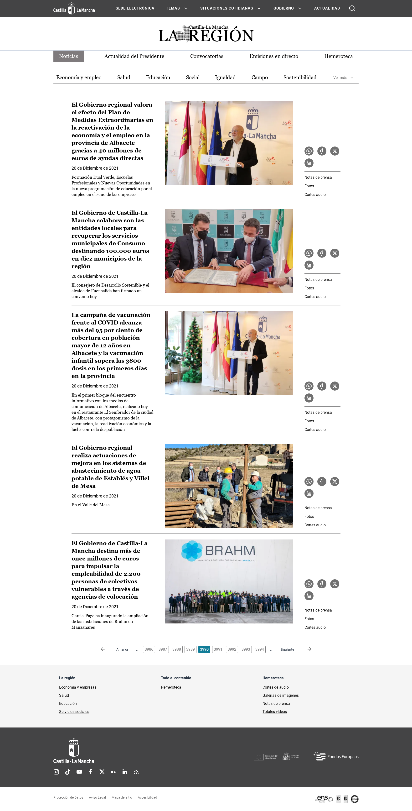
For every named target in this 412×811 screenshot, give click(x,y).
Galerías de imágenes (281, 695)
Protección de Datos (68, 797)
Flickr (113, 772)
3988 (176, 649)
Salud (123, 77)
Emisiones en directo (274, 56)
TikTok (67, 772)
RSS (136, 772)
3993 (246, 649)
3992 (232, 649)
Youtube (79, 772)
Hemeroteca (338, 56)
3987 (163, 649)
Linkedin (125, 772)
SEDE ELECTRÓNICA (135, 8)
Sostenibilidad (300, 77)
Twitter (102, 772)
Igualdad (225, 77)
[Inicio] (118, 751)
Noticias (68, 56)
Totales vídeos (275, 711)
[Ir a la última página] (305, 649)
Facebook (90, 772)
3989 (190, 649)
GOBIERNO (283, 8)
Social (193, 77)
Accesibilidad (147, 797)
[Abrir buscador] (352, 8)
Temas (173, 8)
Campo (260, 77)
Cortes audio (315, 194)
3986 (149, 649)
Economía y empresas (77, 687)
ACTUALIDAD (327, 8)
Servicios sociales (74, 711)
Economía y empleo (79, 77)
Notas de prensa (318, 177)
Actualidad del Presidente (134, 56)
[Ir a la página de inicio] (74, 8)
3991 (218, 649)
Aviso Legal (97, 797)
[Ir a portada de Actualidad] (206, 35)
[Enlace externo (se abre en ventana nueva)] (337, 799)
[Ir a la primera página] (106, 649)
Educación (158, 77)
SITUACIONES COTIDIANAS (226, 8)
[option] (78, 78)
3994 (259, 649)
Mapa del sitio (122, 797)
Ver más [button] (340, 77)
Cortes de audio (276, 687)
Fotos (309, 186)
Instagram (56, 772)
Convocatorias (206, 56)
